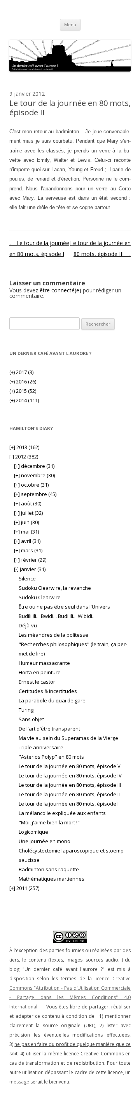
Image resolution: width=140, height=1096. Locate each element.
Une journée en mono (44, 841)
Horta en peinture (40, 672)
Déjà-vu (28, 625)
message (19, 1081)
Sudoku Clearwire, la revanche (55, 587)
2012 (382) (23, 456)
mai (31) (26, 531)
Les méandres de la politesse (53, 634)
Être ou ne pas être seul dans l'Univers (64, 606)
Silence (27, 578)
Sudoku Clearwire (40, 597)
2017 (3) (21, 372)
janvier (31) (30, 569)
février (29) (30, 559)
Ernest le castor (37, 681)
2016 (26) (22, 381)
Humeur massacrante (44, 662)
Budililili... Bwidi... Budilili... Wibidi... (57, 616)
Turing (26, 709)
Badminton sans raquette (49, 869)
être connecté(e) (60, 290)
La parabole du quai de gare (52, 700)
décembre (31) (34, 465)
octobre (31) (31, 484)
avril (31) (27, 540)
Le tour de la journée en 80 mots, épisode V (70, 766)
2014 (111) (24, 400)
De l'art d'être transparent (49, 728)
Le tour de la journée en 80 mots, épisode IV (70, 775)
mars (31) (28, 550)
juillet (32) (28, 512)
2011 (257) (24, 888)
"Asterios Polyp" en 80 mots (51, 756)
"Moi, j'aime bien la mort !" (49, 822)
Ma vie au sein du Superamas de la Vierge (68, 737)
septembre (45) (35, 494)
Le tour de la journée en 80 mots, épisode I (69, 803)
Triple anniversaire (41, 747)
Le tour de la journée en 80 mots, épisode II (69, 794)
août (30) (27, 503)
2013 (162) (24, 447)
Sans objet (31, 719)
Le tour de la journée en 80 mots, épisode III (70, 784)
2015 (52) (22, 390)
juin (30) (26, 522)
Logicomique (33, 831)
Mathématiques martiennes (51, 878)
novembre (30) (34, 475)
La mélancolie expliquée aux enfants (62, 813)
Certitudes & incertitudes (48, 691)
